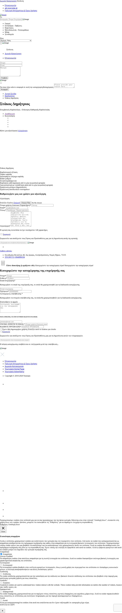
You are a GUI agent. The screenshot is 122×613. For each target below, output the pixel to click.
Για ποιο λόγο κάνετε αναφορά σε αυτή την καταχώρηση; (27, 87)
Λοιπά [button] (2, 598)
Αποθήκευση (10, 114)
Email (2, 208)
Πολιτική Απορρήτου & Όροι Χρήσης (21, 10)
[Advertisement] (61, 148)
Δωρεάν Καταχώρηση (8, 1)
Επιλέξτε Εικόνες (6, 203)
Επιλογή (17, 203)
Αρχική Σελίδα (10, 94)
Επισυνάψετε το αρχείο (9, 302)
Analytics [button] (3, 580)
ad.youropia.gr (11, 8)
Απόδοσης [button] (4, 572)
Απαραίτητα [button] (4, 552)
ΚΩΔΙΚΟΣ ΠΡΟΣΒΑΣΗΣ (10, 327)
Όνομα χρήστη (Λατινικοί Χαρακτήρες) (15, 205)
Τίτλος (3, 210)
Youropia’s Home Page (14, 369)
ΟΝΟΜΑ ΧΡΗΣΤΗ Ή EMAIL (12, 324)
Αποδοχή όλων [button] (14, 524)
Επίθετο (3, 278)
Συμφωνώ (6, 234)
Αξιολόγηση (22, 131)
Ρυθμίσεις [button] (4, 524)
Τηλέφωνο (4, 291)
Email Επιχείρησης (40, 283)
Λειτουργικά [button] (5, 563)
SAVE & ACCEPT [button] (7, 605)
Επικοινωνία (10, 5)
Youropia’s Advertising (14, 371)
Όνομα (3, 276)
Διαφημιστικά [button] (5, 589)
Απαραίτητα (7, 554)
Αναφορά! (4, 89)
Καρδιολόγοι (10, 96)
